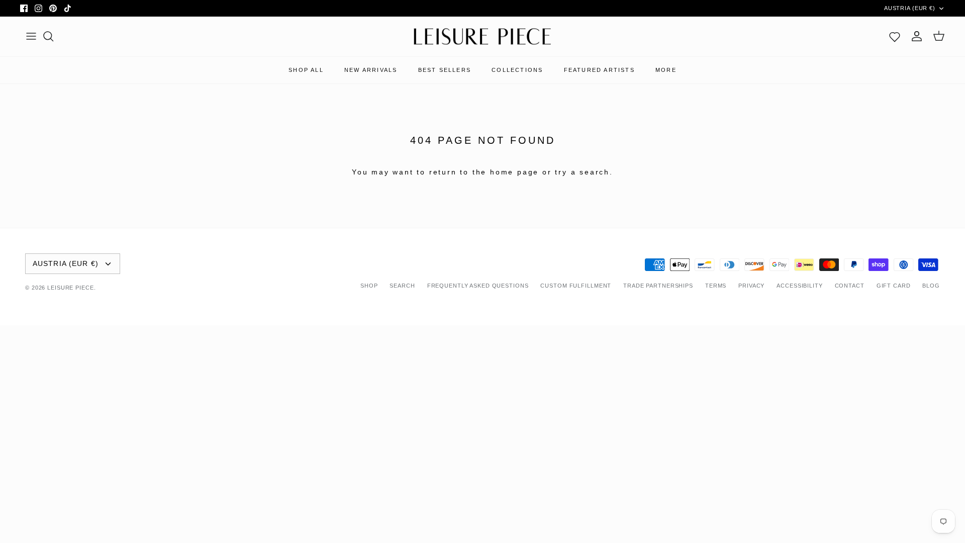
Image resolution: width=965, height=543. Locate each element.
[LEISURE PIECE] (482, 37)
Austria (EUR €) (909, 8)
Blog (931, 286)
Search (402, 286)
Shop (369, 286)
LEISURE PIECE (70, 288)
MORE (666, 70)
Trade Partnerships (658, 286)
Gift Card (894, 286)
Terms (715, 286)
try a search (582, 172)
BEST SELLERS (444, 70)
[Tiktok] (67, 8)
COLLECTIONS (517, 70)
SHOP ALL (306, 70)
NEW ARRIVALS (370, 70)
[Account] (917, 36)
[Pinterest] (53, 8)
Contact (849, 286)
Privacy (751, 286)
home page (514, 172)
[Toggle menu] (31, 36)
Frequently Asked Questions (478, 286)
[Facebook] (24, 8)
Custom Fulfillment (575, 286)
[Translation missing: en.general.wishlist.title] (895, 36)
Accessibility (799, 286)
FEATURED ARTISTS (599, 70)
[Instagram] (38, 8)
